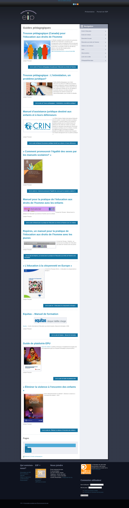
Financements (23, 480)
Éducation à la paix (86, 38)
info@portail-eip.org (67, 477)
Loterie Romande (96, 469)
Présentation (89, 12)
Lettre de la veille (86, 56)
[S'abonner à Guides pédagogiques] (32, 456)
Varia (82, 49)
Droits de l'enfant (86, 34)
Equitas (25, 326)
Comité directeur (24, 478)
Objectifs (22, 475)
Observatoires (85, 53)
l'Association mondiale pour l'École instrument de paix (36, 503)
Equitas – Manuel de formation (40, 314)
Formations (38, 480)
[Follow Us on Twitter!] (74, 4)
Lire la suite (53, 67)
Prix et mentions (24, 474)
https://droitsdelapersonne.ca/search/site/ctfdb (63, 51)
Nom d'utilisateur (85, 484)
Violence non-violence (87, 46)
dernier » (28, 451)
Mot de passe (84, 487)
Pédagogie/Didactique (87, 60)
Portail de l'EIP (102, 12)
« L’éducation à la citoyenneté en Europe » (47, 265)
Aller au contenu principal (64, 0)
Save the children (46, 346)
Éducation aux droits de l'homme (90, 42)
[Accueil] (28, 20)
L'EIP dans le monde (40, 482)
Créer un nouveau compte (91, 490)
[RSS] (78, 4)
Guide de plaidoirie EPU (36, 343)
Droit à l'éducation (86, 31)
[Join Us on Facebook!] (76, 4)
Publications (38, 479)
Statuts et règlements (25, 477)
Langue (25, 61)
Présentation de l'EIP (25, 472)
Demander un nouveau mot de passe (93, 492)
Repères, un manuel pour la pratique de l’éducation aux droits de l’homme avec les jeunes (47, 234)
